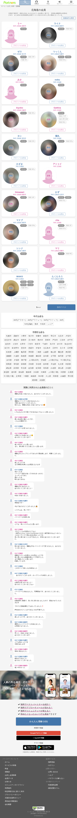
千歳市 (45, 344)
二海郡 (38, 352)
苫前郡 (31, 364)
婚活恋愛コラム (53, 788)
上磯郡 (16, 352)
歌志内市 (68, 344)
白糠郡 (63, 376)
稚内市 (40, 340)
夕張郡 (16, 360)
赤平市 (70, 340)
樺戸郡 (24, 360)
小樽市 (23, 336)
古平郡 (68, 356)
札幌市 (9, 336)
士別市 (15, 344)
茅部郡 (31, 352)
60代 (62, 320)
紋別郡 (31, 368)
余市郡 (9, 360)
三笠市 (30, 344)
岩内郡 (46, 356)
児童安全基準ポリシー (13, 798)
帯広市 (53, 336)
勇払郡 (60, 368)
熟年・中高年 (40, 324)
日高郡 (36, 372)
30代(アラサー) (19, 320)
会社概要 (8, 804)
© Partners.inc (38, 815)
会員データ (9, 778)
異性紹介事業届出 (11, 801)
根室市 (37, 344)
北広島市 (46, 348)
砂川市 (60, 344)
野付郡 (70, 376)
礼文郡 (60, 364)
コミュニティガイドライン (14, 785)
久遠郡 (16, 356)
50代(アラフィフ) (51, 320)
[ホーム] (9, 2)
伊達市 (38, 348)
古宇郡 (53, 356)
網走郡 (9, 368)
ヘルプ (50, 775)
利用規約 (8, 788)
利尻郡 (68, 364)
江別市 (62, 340)
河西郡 (63, 372)
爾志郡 (60, 352)
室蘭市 (38, 336)
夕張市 (68, 336)
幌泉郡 (28, 372)
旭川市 (31, 336)
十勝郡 (26, 376)
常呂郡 (23, 368)
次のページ (61, 307)
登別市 (23, 348)
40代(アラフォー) (35, 320)
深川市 (7, 348)
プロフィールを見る (19, 45)
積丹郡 (60, 356)
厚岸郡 (41, 376)
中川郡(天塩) (65, 360)
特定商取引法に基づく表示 (14, 791)
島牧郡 (23, 356)
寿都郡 (31, 356)
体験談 (7, 772)
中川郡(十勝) (9, 376)
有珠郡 (46, 368)
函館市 (16, 336)
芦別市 (55, 340)
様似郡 (21, 372)
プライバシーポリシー (13, 794)
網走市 (16, 340)
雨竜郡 (9, 364)
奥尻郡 (68, 352)
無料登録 (51, 762)
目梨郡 (42, 380)
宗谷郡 (38, 364)
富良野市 (15, 348)
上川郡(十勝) (53, 372)
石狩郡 (70, 348)
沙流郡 (68, 368)
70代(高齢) (28, 324)
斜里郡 (16, 368)
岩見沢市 (8, 340)
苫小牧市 (32, 340)
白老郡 (53, 368)
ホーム (7, 762)
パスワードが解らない (56, 778)
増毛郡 (16, 364)
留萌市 (23, 340)
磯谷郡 (38, 356)
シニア (50, 324)
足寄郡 (18, 376)
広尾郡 (70, 372)
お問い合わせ (53, 772)
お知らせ (8, 781)
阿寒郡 (55, 376)
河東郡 (43, 372)
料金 (6, 768)
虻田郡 (38, 368)
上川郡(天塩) (53, 360)
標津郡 (34, 380)
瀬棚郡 (9, 356)
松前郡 (9, 352)
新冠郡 (6, 372)
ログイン (51, 765)
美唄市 (47, 340)
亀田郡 (23, 352)
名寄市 (22, 344)
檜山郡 (53, 352)
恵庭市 (31, 348)
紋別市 (8, 344)
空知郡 (43, 360)
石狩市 (55, 348)
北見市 (60, 336)
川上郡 (48, 376)
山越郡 (46, 352)
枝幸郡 (46, 364)
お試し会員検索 (10, 775)
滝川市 (52, 344)
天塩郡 (53, 364)
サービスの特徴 (10, 765)
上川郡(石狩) (34, 360)
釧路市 (46, 336)
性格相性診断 (53, 785)
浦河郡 (14, 372)
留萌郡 (23, 364)
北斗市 (62, 348)
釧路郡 (33, 376)
